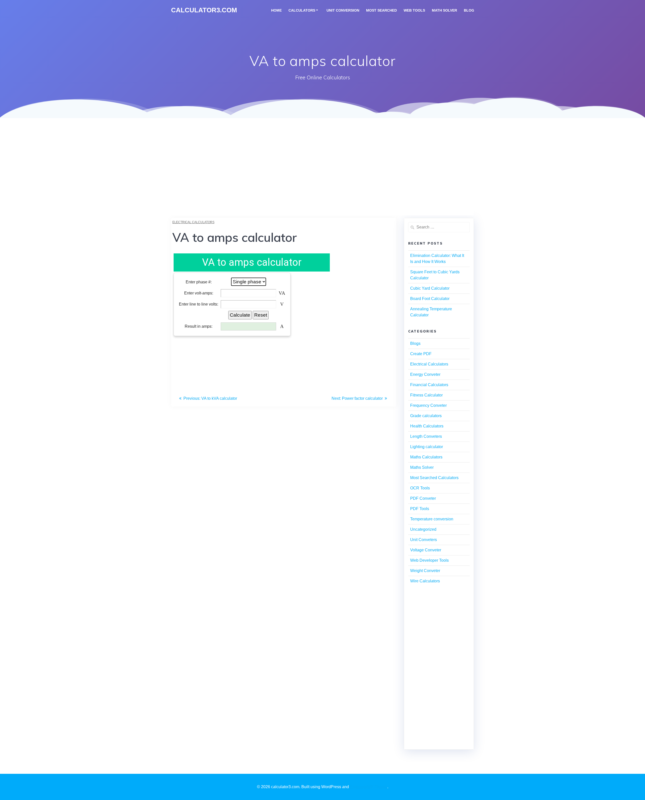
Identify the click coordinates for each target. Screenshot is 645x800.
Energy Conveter (425, 374)
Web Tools (414, 10)
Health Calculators (426, 426)
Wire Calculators (425, 581)
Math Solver (444, 10)
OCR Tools (420, 488)
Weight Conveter (425, 571)
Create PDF (421, 354)
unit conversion (343, 10)
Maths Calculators (426, 457)
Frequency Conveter (428, 405)
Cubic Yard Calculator (429, 288)
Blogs (415, 343)
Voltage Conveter (425, 550)
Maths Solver (422, 467)
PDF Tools (419, 509)
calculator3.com (204, 10)
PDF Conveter (423, 498)
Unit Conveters (423, 540)
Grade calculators (426, 416)
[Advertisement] (322, 180)
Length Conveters (426, 436)
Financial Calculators (429, 385)
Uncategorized (423, 529)
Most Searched (381, 10)
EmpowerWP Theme (368, 787)
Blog (469, 10)
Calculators (301, 10)
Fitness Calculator (426, 395)
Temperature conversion (431, 519)
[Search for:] (439, 227)
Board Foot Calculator (429, 298)
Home (276, 10)
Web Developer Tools (429, 560)
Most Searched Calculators (434, 478)
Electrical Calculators (193, 222)
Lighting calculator (426, 447)
